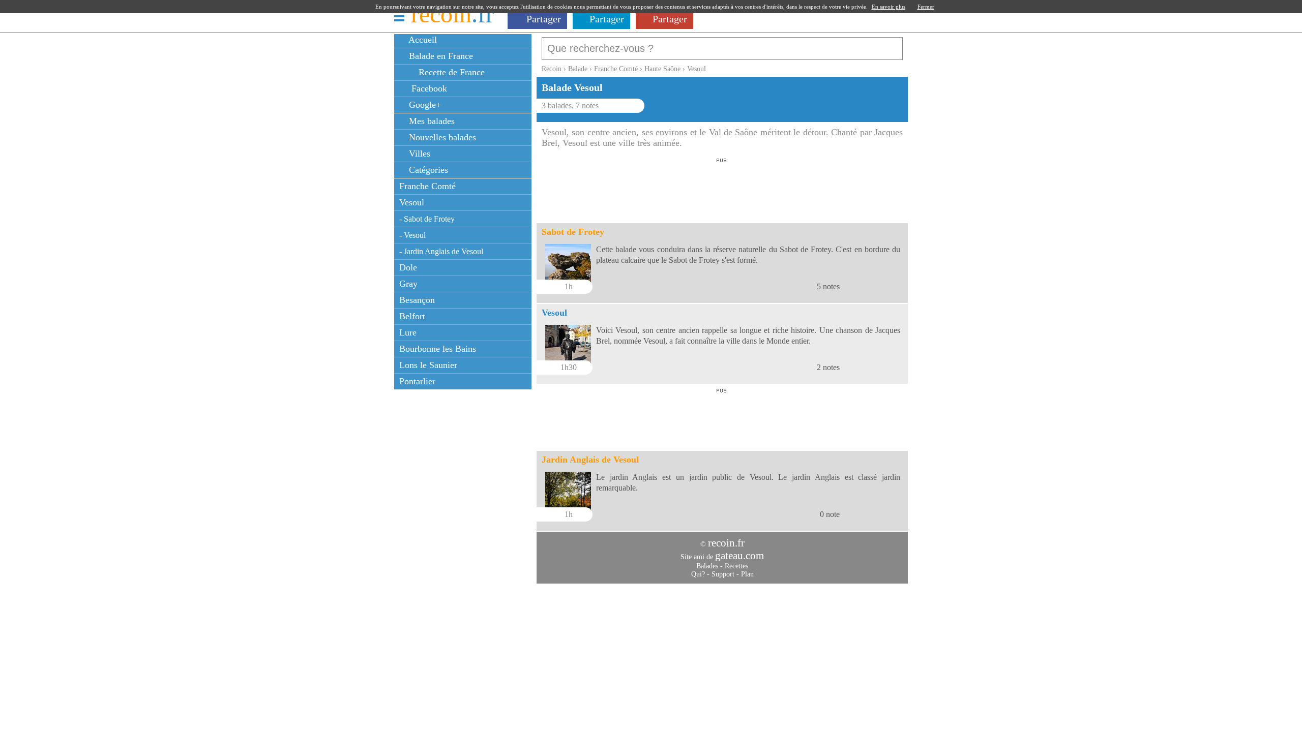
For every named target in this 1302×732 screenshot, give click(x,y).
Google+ (423, 105)
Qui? (698, 574)
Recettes (736, 566)
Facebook (426, 88)
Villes (418, 153)
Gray (408, 284)
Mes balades (430, 121)
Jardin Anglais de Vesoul (590, 459)
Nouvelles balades (441, 137)
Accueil (421, 40)
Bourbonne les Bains (437, 349)
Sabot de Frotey (573, 232)
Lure (408, 332)
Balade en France (439, 56)
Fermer (926, 7)
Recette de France (450, 72)
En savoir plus (888, 7)
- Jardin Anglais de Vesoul (441, 251)
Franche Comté (427, 186)
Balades (707, 566)
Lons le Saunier (428, 365)
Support (723, 574)
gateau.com (739, 556)
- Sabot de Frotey (427, 219)
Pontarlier (417, 381)
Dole (408, 267)
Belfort (412, 316)
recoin (452, 14)
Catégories (427, 170)
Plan (747, 574)
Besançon (417, 300)
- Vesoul (412, 235)
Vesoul (411, 202)
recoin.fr (726, 543)
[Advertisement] (722, 187)
